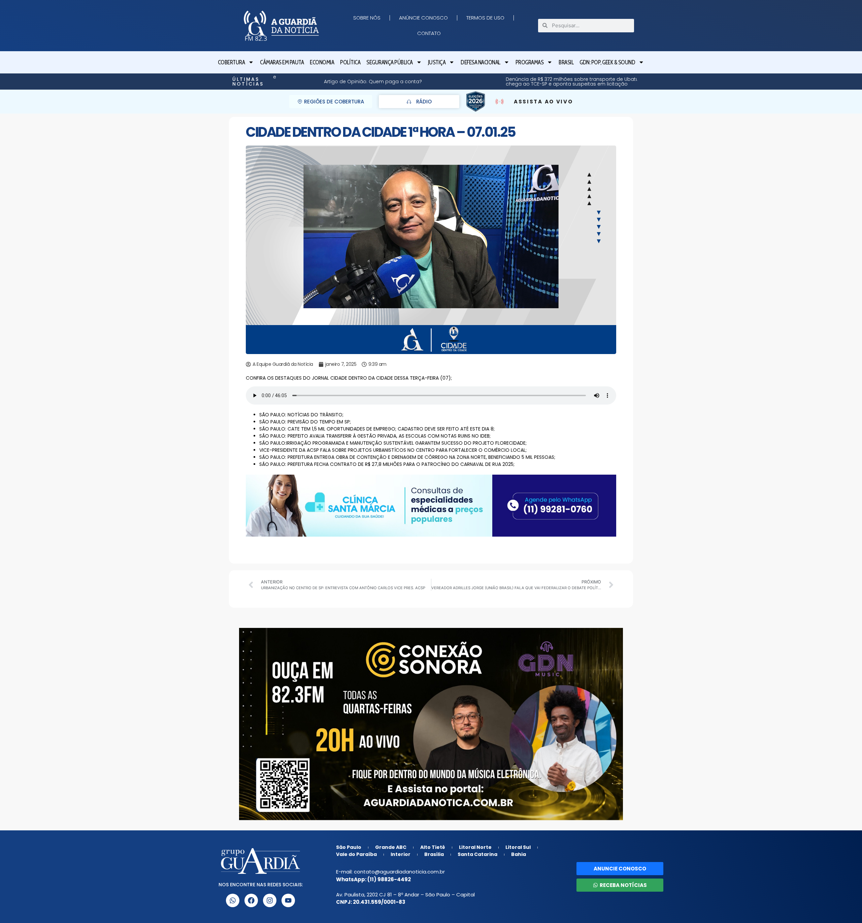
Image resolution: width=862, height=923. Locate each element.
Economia (322, 62)
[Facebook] (251, 900)
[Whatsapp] (232, 900)
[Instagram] (269, 900)
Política (350, 62)
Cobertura (231, 62)
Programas (530, 62)
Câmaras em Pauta (282, 62)
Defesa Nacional (480, 62)
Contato (429, 33)
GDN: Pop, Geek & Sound (607, 62)
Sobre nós (366, 17)
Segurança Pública (389, 62)
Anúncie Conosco (423, 17)
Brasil (566, 62)
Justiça (437, 62)
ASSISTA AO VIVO (543, 101)
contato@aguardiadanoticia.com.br (399, 871)
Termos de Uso (485, 17)
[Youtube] (288, 900)
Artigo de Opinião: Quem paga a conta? (609, 81)
